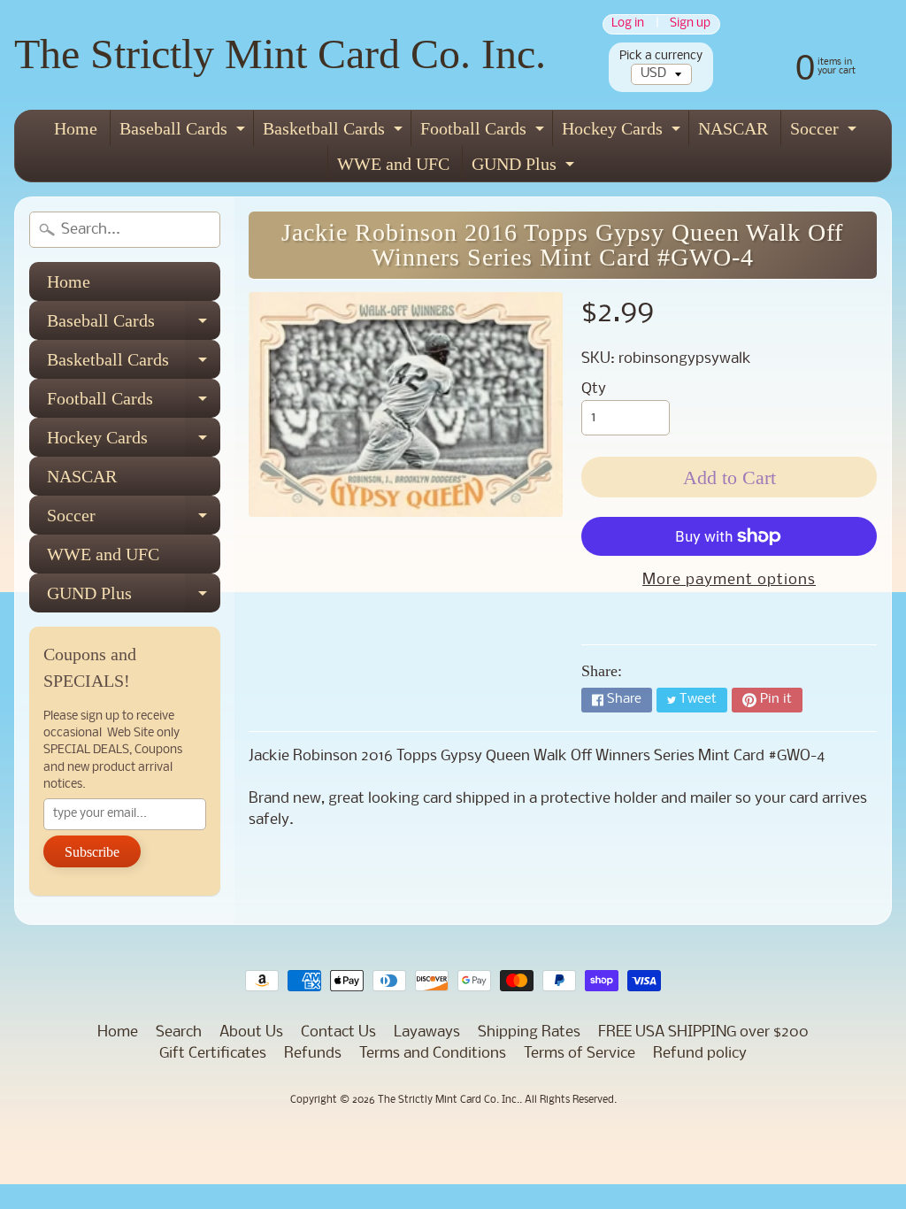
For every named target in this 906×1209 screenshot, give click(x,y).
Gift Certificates (212, 1053)
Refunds (313, 1053)
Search (179, 1032)
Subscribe (92, 851)
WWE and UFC (393, 163)
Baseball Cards (184, 132)
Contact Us (338, 1032)
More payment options (729, 580)
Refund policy (700, 1053)
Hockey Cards (623, 132)
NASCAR (733, 128)
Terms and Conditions (432, 1053)
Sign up (690, 24)
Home (75, 128)
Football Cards (484, 132)
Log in (627, 24)
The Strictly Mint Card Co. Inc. (280, 53)
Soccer (825, 132)
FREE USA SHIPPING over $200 (703, 1032)
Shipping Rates (529, 1032)
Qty (593, 389)
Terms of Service (579, 1053)
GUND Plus (525, 167)
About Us (251, 1032)
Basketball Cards (335, 132)
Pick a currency (661, 56)
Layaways (427, 1032)
